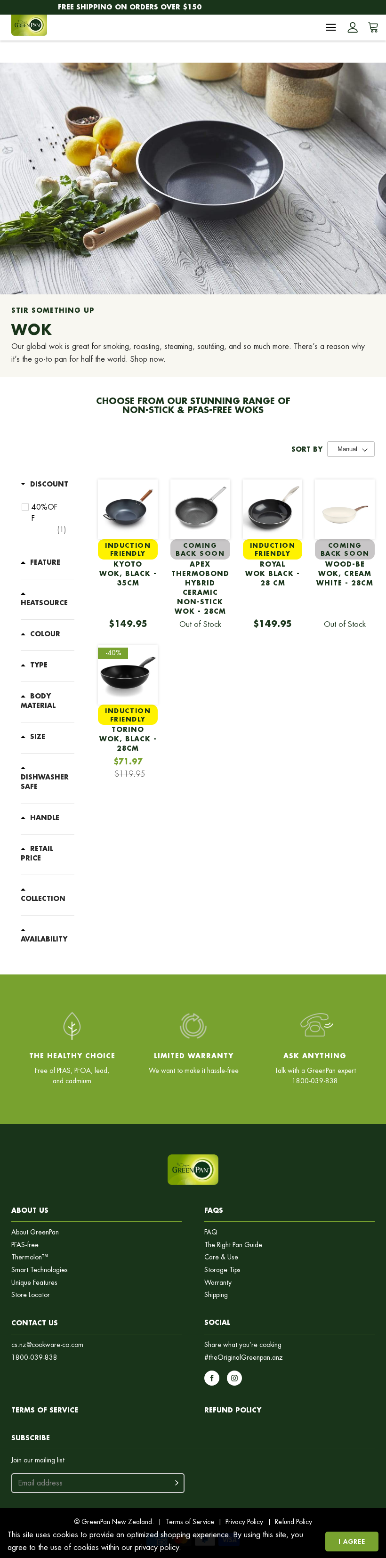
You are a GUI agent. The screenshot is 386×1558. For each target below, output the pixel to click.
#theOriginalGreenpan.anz (243, 1357)
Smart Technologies (39, 1270)
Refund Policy (293, 1521)
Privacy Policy (244, 1521)
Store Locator (30, 1294)
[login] (352, 27)
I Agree (351, 1541)
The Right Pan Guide (233, 1245)
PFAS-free (25, 1245)
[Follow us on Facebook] (211, 1378)
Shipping (216, 1294)
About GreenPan (35, 1232)
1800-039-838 (34, 1357)
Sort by (306, 449)
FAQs (213, 1210)
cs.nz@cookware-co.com (47, 1344)
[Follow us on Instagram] (234, 1378)
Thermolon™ (29, 1257)
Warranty (218, 1282)
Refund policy (232, 1409)
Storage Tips (222, 1270)
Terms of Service (44, 1409)
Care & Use (221, 1257)
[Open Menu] (331, 27)
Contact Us (34, 1322)
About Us (29, 1210)
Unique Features (34, 1282)
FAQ (210, 1232)
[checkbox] (49, 519)
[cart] (371, 27)
